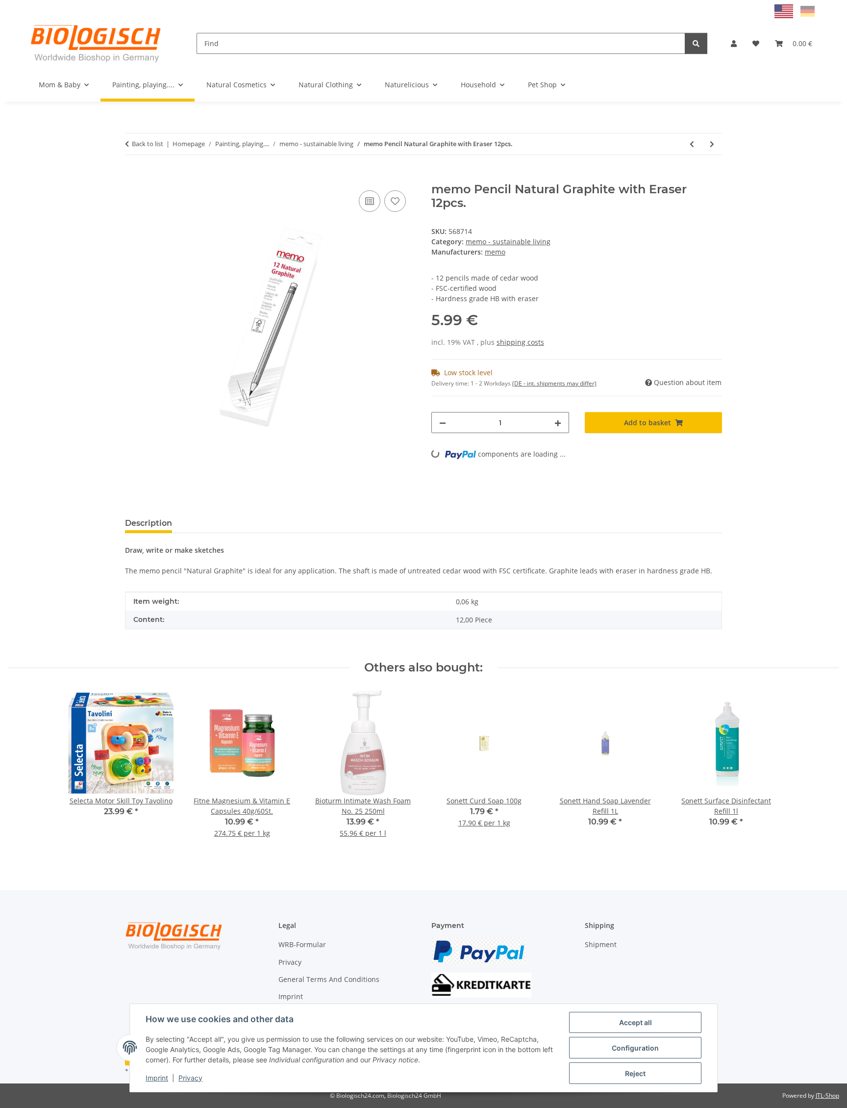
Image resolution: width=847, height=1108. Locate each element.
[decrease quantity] (442, 422)
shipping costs (520, 342)
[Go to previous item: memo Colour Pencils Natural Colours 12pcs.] (692, 144)
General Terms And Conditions (328, 979)
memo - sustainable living (508, 241)
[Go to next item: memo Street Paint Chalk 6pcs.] (712, 144)
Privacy (190, 1078)
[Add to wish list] (395, 201)
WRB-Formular (302, 944)
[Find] (696, 43)
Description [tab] (148, 523)
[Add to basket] (133, 177)
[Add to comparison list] (369, 201)
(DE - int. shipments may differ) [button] (554, 383)
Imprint (157, 1078)
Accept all (635, 1022)
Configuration (635, 1048)
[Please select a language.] (785, 10)
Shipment (601, 944)
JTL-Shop (827, 1095)
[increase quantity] (558, 422)
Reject (635, 1073)
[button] (734, 43)
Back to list (147, 143)
